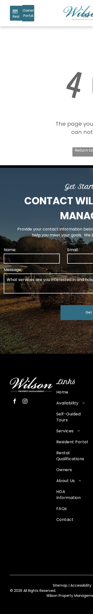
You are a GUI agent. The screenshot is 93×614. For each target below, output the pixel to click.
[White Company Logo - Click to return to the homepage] (31, 380)
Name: (10, 250)
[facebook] (14, 401)
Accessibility (81, 585)
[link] (28, 13)
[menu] (86, 15)
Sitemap (60, 585)
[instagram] (25, 401)
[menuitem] (72, 394)
